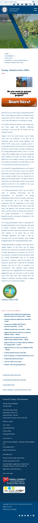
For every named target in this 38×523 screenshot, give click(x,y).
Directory (8, 58)
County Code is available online (21, 144)
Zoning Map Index (8, 385)
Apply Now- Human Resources (12, 469)
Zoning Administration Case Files (15, 353)
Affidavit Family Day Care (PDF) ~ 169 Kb (17, 329)
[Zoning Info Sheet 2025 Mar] (10, 291)
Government (9, 56)
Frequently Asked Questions (12, 375)
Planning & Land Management (16, 60)
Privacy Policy (7, 431)
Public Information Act (9, 450)
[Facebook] (18, 4)
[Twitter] (22, 4)
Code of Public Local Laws (12, 361)
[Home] (14, 4)
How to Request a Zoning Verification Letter (17, 390)
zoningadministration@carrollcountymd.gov (16, 164)
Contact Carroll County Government (13, 458)
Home (7, 53)
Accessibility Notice (8, 447)
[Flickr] (34, 4)
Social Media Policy (8, 428)
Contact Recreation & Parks (11, 461)
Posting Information (9, 434)
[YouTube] (26, 4)
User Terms (6, 425)
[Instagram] (30, 4)
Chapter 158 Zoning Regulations (15, 364)
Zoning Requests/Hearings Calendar (14, 380)
